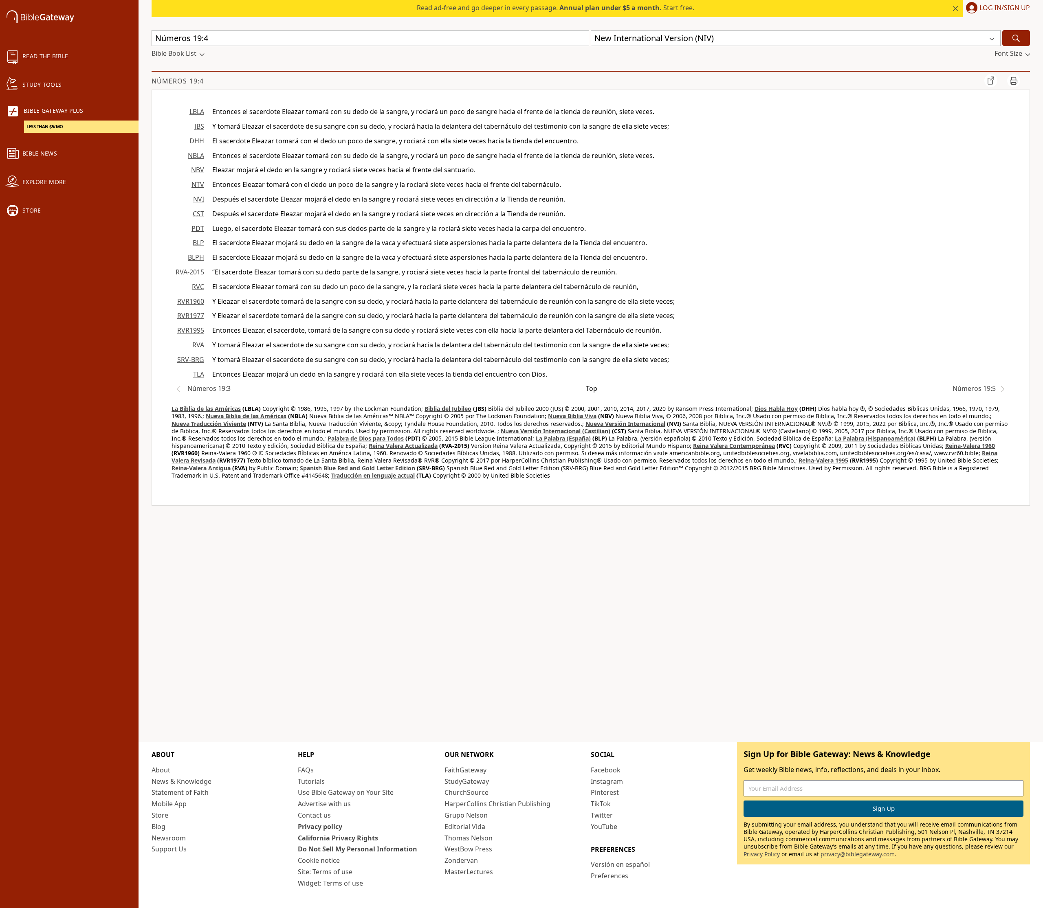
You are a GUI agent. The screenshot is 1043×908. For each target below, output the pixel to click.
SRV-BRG (190, 359)
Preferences (609, 875)
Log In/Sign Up (1004, 8)
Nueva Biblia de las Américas (246, 416)
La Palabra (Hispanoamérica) (875, 438)
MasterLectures (468, 871)
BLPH (196, 257)
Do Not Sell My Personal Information (357, 848)
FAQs (306, 769)
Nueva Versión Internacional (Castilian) (555, 431)
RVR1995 (190, 330)
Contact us (314, 815)
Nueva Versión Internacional (625, 424)
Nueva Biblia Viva (572, 416)
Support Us (169, 848)
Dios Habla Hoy (776, 408)
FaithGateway (465, 769)
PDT (197, 228)
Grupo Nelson (466, 815)
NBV (197, 169)
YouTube (604, 826)
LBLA (196, 111)
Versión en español (620, 864)
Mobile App (169, 803)
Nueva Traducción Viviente (209, 424)
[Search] (1016, 38)
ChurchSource (466, 792)
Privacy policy (320, 826)
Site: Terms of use (325, 871)
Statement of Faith (180, 792)
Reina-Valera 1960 (970, 446)
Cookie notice (319, 860)
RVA (198, 344)
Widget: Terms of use (330, 883)
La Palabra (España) (563, 438)
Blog (158, 826)
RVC (198, 286)
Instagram (607, 781)
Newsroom (169, 837)
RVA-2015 (190, 272)
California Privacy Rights (338, 837)
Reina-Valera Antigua (201, 468)
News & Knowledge (181, 781)
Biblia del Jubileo (448, 408)
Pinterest (605, 792)
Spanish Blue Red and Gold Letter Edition (357, 468)
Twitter (602, 815)
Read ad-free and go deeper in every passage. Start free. (555, 7)
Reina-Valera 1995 (823, 460)
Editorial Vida (464, 826)
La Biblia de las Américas (206, 408)
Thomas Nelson (468, 837)
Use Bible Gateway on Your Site (346, 792)
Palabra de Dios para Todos (366, 438)
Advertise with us (324, 803)
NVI (198, 199)
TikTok (601, 803)
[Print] (1013, 80)
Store (160, 815)
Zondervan (461, 860)
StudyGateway (466, 781)
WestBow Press (468, 848)
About (161, 769)
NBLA (196, 155)
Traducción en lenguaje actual (373, 475)
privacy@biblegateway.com (858, 854)
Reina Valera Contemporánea (734, 446)
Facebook (606, 769)
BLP (198, 242)
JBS (199, 126)
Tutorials (311, 781)
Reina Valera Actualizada (403, 446)
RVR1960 (190, 301)
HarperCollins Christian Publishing (497, 803)
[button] (996, 8)
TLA (198, 374)
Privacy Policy (762, 854)
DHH (196, 140)
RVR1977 (190, 315)
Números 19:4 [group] (178, 81)
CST (198, 213)
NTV (197, 184)
